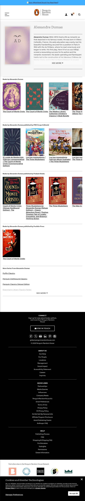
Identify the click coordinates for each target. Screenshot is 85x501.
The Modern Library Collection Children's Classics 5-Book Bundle (59, 113)
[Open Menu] (7, 14)
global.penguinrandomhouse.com (42, 340)
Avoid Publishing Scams (42, 420)
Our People (42, 357)
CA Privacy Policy (42, 411)
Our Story (42, 354)
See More (56, 63)
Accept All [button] (74, 493)
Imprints (42, 376)
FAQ (42, 437)
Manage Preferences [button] (14, 495)
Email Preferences (42, 402)
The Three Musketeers (58, 206)
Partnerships (42, 386)
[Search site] (79, 14)
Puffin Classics (9, 273)
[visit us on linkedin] (45, 336)
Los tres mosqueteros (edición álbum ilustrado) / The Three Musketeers (60, 159)
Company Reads (42, 395)
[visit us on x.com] (35, 336)
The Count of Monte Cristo (14, 111)
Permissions (42, 449)
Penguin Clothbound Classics (15, 279)
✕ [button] (81, 479)
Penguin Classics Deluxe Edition (16, 284)
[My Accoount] (66, 14)
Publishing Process (42, 434)
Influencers (42, 392)
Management (42, 363)
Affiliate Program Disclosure (42, 417)
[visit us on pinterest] (50, 336)
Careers (42, 372)
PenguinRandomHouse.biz (42, 399)
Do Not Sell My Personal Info (42, 414)
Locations (42, 360)
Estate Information (42, 453)
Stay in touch (43, 328)
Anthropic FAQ (42, 423)
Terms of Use (42, 405)
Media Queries (42, 389)
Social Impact (42, 366)
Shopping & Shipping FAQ (42, 440)
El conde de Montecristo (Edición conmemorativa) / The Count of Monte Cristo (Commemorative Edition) (13, 161)
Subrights (42, 446)
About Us (42, 351)
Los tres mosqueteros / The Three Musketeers (35, 158)
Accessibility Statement (42, 369)
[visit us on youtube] (40, 336)
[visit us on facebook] (31, 336)
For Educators (42, 443)
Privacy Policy (42, 408)
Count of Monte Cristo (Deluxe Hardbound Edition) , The (12, 208)
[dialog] (42, 488)
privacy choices (40, 488)
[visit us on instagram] (54, 336)
